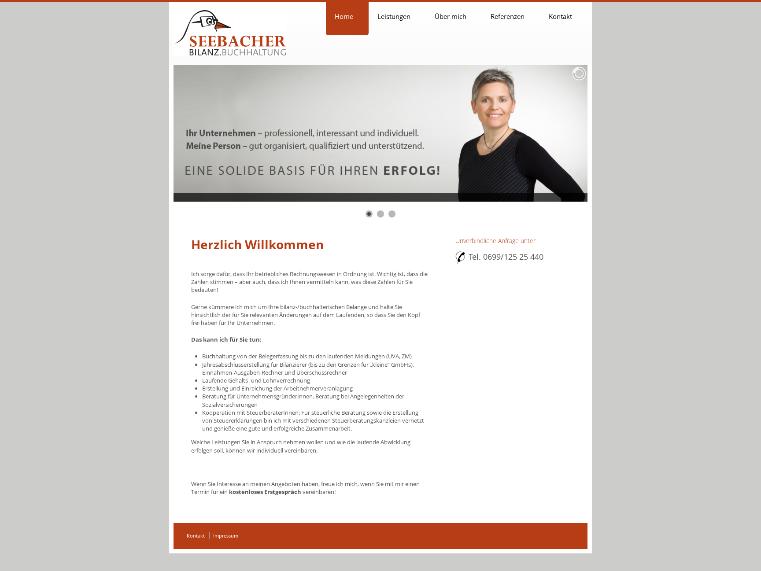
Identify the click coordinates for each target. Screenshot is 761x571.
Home (344, 16)
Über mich (450, 16)
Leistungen (393, 16)
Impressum (225, 535)
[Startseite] (230, 32)
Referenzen (508, 16)
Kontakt (560, 16)
